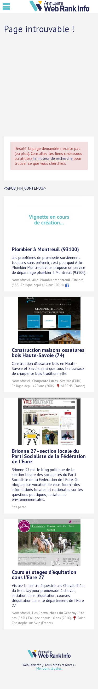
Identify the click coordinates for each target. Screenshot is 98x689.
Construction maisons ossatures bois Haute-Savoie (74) (48, 353)
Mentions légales (49, 668)
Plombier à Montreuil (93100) (45, 249)
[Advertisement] (49, 85)
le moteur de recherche (53, 158)
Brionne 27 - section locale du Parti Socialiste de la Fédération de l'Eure (49, 456)
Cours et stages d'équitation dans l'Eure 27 (44, 575)
